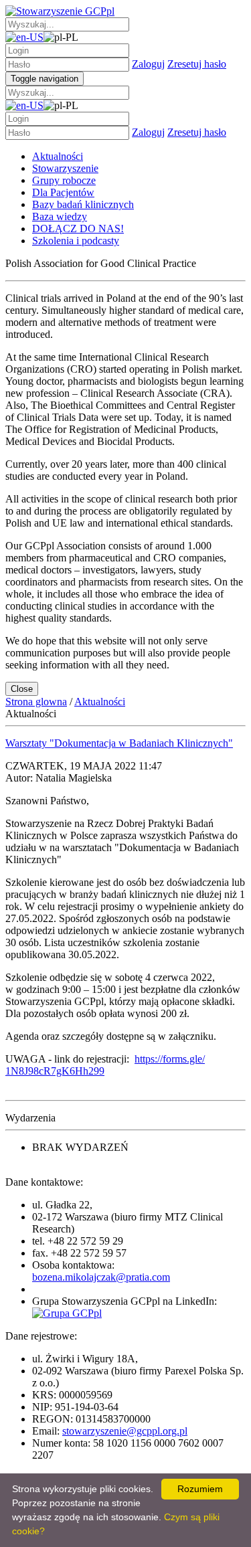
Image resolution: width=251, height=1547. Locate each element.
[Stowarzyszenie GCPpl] (59, 11)
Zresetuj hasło (196, 64)
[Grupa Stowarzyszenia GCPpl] (67, 1313)
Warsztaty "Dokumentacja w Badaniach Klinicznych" (119, 743)
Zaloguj (148, 64)
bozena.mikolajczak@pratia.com (101, 1277)
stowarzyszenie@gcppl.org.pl (124, 1431)
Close (22, 689)
